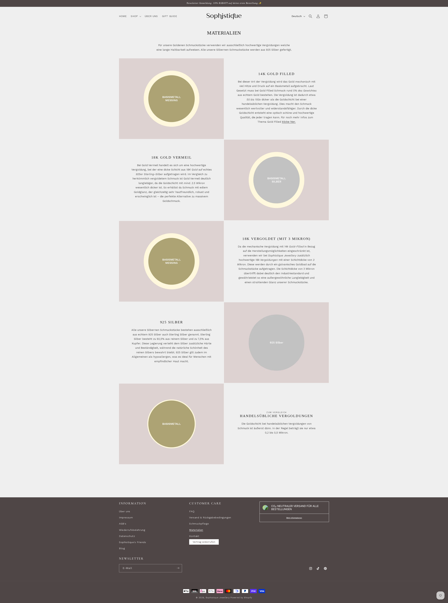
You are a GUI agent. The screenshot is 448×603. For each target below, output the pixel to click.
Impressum (126, 517)
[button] (135, 16)
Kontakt (194, 535)
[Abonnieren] (178, 568)
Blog (122, 548)
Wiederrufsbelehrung (132, 529)
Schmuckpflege (199, 523)
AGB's (122, 523)
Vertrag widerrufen (204, 541)
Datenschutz (127, 535)
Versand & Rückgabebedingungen (210, 517)
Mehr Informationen (294, 518)
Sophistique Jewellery (218, 598)
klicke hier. (289, 121)
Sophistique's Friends (132, 542)
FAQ (191, 511)
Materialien (196, 529)
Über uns (124, 511)
